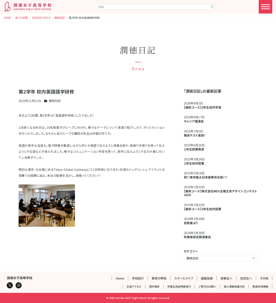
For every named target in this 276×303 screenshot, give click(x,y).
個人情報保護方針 (234, 286)
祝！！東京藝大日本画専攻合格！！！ (205, 177)
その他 (264, 278)
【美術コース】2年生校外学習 (204, 107)
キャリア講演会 (194, 121)
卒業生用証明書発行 (179, 286)
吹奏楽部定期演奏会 (197, 237)
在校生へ (246, 278)
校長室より (191, 223)
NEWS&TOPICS (41, 17)
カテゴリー (191, 251)
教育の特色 (159, 278)
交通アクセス (134, 286)
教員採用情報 (260, 286)
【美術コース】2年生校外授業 (202, 209)
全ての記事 (21, 17)
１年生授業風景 (194, 149)
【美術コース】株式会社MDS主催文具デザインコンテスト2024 (220, 193)
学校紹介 (138, 278)
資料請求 (154, 286)
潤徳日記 (59, 17)
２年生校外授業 (195, 163)
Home (120, 278)
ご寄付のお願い (207, 286)
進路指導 (207, 278)
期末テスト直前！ (194, 135)
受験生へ (226, 278)
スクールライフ (183, 278)
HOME (7, 17)
